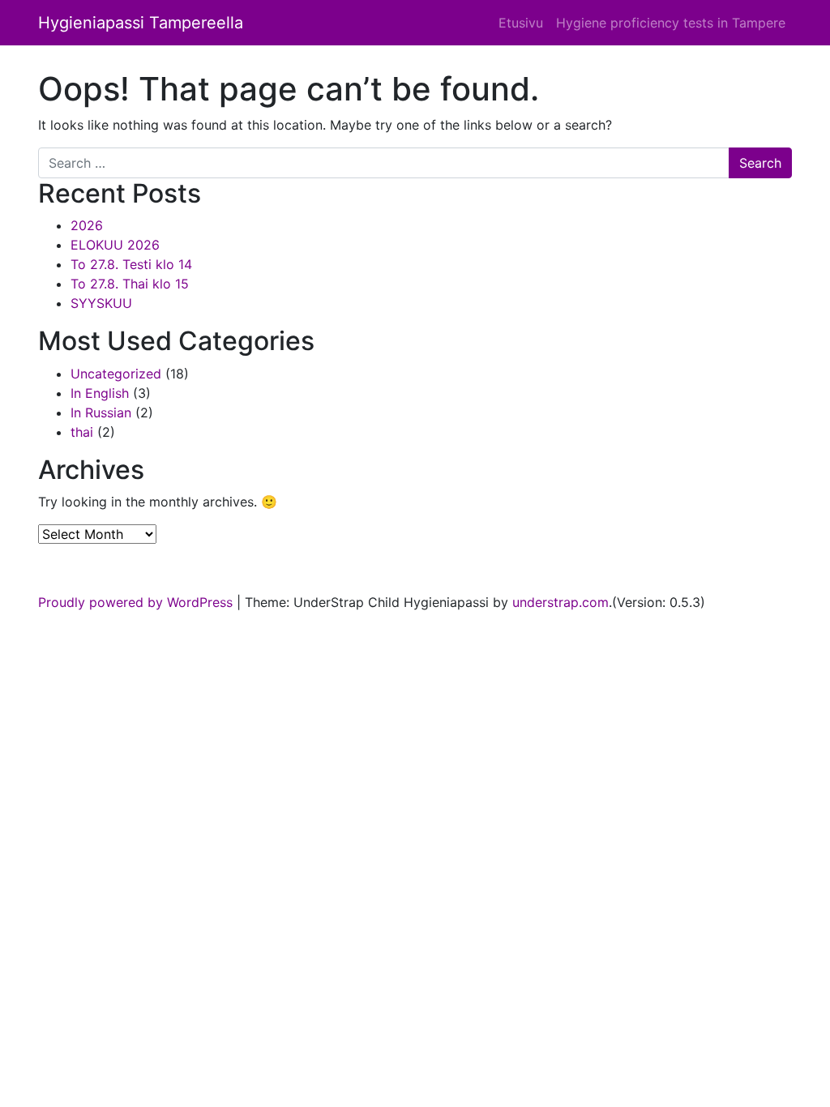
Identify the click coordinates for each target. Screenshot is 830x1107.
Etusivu (520, 23)
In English (100, 393)
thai (82, 432)
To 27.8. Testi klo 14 (131, 264)
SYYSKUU (101, 303)
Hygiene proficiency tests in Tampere (670, 23)
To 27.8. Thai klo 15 (130, 284)
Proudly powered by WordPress (135, 602)
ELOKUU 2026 (115, 245)
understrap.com (560, 602)
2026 (87, 225)
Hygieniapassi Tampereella (140, 22)
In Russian (101, 412)
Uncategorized (116, 373)
